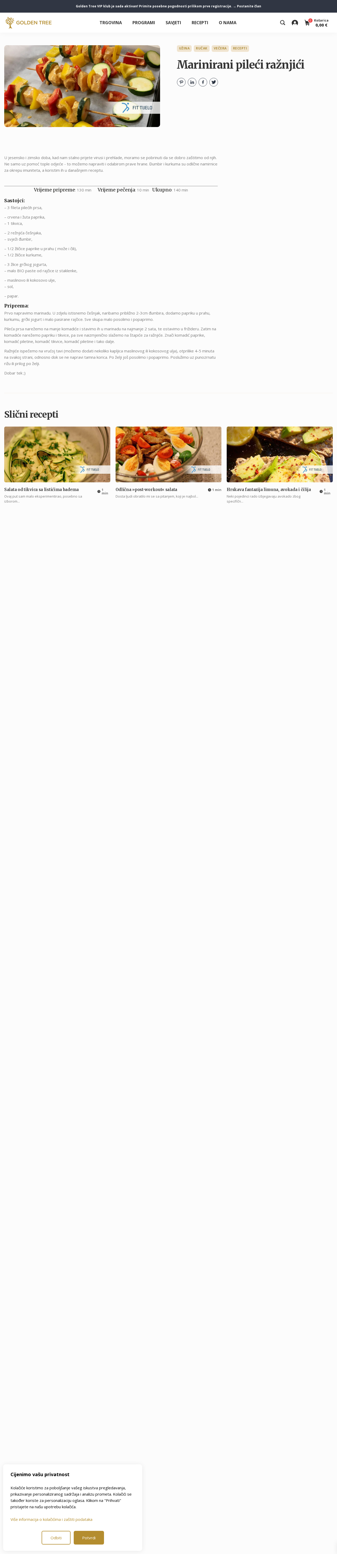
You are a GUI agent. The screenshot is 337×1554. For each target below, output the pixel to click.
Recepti (200, 23)
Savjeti (173, 23)
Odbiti (56, 1537)
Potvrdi (89, 1537)
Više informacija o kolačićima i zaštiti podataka (51, 1519)
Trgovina (111, 23)
